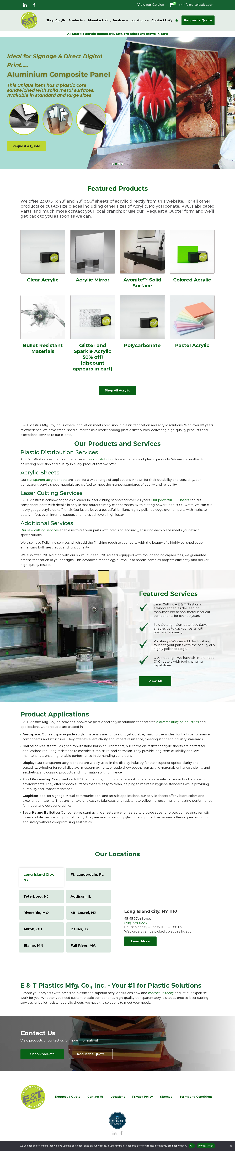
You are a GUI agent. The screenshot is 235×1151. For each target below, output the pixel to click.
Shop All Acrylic (117, 390)
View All (155, 681)
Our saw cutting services (39, 530)
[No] (230, 1146)
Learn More (140, 941)
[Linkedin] (25, 5)
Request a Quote (198, 20)
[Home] (33, 1096)
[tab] (41, 877)
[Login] (176, 20)
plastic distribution (100, 459)
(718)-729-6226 (135, 923)
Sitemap (166, 1096)
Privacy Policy (142, 1096)
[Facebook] (34, 5)
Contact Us (160, 20)
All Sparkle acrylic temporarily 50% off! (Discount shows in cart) (117, 33)
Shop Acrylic (56, 20)
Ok (191, 1145)
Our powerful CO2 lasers (170, 500)
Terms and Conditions (195, 1096)
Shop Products (42, 1054)
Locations (138, 20)
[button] (171, 5)
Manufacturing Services (106, 20)
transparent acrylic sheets (47, 480)
